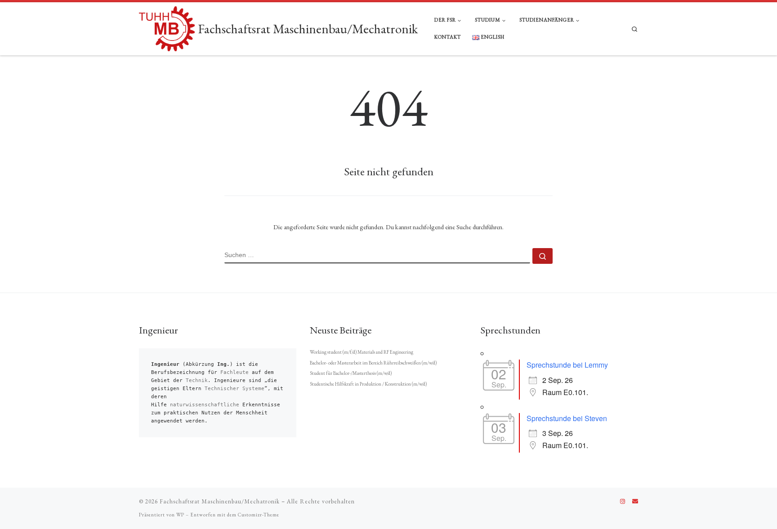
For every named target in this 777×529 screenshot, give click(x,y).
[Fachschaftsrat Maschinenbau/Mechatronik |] (167, 27)
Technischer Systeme (234, 388)
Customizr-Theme (258, 514)
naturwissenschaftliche (204, 405)
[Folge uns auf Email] (635, 501)
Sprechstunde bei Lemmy (567, 365)
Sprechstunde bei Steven (567, 418)
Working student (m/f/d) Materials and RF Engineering (361, 352)
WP (180, 514)
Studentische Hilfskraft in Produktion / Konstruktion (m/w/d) (368, 384)
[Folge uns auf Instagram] (622, 501)
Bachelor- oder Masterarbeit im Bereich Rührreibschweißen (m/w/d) (373, 363)
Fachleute (234, 372)
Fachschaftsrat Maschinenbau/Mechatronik (220, 501)
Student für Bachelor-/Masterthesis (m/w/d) (351, 373)
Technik (197, 380)
